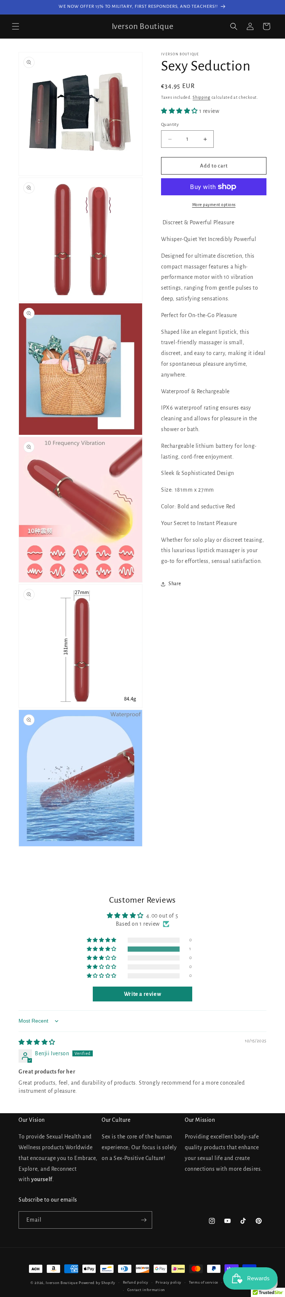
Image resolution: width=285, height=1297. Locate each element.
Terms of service (203, 1282)
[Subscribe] (143, 1220)
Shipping (201, 97)
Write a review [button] (142, 994)
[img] (37, 1042)
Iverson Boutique (62, 1283)
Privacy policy (168, 1282)
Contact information (146, 1290)
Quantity (170, 124)
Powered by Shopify (97, 1283)
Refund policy (135, 1282)
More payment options (214, 204)
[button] (15, 26)
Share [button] (174, 583)
